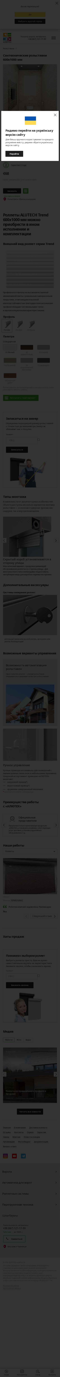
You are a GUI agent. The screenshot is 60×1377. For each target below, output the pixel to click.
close (55, 115)
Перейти (14, 153)
